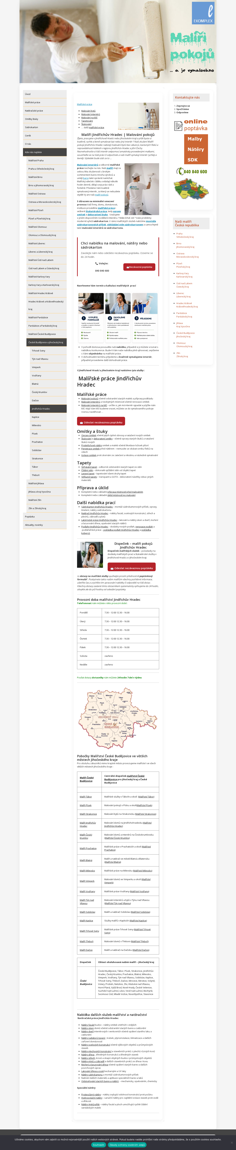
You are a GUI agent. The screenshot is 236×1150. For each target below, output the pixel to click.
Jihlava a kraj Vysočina (40, 491)
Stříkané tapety (89, 476)
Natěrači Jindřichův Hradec (94, 513)
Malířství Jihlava (36, 483)
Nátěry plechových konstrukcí (96, 1051)
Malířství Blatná (112, 862)
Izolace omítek (88, 455)
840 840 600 (102, 270)
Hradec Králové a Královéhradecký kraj (46, 305)
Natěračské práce (34, 110)
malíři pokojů (101, 194)
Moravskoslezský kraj (187, 256)
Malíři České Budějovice (87, 779)
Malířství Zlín (35, 500)
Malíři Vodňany (87, 891)
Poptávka (30, 516)
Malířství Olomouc (38, 226)
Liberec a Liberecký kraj (41, 251)
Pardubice (181, 313)
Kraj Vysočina (183, 326)
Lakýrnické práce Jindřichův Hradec (99, 520)
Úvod (27, 94)
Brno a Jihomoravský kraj (41, 185)
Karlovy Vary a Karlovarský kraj (44, 284)
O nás (28, 143)
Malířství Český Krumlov (117, 838)
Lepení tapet (87, 473)
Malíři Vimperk (87, 881)
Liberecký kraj (183, 296)
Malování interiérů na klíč (94, 405)
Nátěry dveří (87, 1031)
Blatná (35, 383)
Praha (179, 233)
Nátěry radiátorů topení (93, 1038)
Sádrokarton (31, 127)
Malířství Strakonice (146, 813)
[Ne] (231, 1142)
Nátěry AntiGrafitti (90, 1104)
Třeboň (36, 475)
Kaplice (35, 417)
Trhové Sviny (38, 350)
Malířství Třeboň (139, 941)
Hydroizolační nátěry (91, 1097)
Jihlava (179, 323)
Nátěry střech (88, 1058)
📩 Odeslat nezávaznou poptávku (101, 422)
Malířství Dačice (141, 950)
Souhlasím (98, 1144)
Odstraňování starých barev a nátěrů (100, 1081)
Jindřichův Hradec (41, 408)
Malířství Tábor (146, 796)
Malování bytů (88, 110)
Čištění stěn (87, 470)
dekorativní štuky (98, 214)
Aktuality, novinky (34, 524)
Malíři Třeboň (86, 941)
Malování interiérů (90, 114)
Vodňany (36, 375)
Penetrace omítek (90, 448)
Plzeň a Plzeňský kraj (39, 218)
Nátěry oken (87, 1028)
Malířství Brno (36, 177)
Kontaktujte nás (187, 97)
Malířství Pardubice (38, 317)
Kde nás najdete (33, 152)
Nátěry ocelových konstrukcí (95, 1044)
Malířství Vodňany (139, 891)
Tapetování (87, 120)
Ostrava (180, 253)
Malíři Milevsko (87, 870)
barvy (86, 178)
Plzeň (179, 263)
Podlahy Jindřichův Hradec (94, 526)
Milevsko (36, 425)
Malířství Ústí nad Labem (41, 260)
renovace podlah (144, 526)
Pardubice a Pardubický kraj (43, 325)
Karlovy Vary (182, 273)
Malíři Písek (86, 805)
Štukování (86, 124)
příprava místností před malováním (125, 491)
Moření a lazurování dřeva (94, 1064)
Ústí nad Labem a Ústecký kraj (44, 268)
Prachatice (37, 441)
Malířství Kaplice (138, 920)
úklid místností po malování (121, 495)
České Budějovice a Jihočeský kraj (46, 342)
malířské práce (96, 127)
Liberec (180, 293)
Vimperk (36, 367)
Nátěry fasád (87, 1024)
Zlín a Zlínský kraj (37, 508)
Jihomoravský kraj (185, 246)
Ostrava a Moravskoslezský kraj (45, 201)
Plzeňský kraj (183, 266)
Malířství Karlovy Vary (39, 276)
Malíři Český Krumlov (86, 836)
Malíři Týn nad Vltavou (87, 901)
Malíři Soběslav (87, 911)
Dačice (35, 400)
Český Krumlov (39, 392)
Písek (35, 433)
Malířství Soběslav (140, 911)
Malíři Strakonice (88, 813)
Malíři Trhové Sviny (89, 931)
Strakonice (37, 458)
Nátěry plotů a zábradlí (92, 1061)
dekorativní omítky (103, 438)
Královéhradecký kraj (187, 306)
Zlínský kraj (182, 356)
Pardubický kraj (184, 316)
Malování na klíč (89, 117)
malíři (110, 168)
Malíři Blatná (86, 860)
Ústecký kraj (182, 286)
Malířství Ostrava (37, 193)
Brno (178, 243)
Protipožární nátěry (91, 1094)
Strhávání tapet (89, 467)
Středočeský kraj (185, 236)
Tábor (35, 466)
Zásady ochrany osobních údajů (127, 1144)
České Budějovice (185, 333)
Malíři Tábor (86, 796)
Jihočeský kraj (183, 336)
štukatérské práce (96, 211)
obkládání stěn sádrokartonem (125, 224)
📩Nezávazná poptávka (139, 266)
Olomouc (181, 343)
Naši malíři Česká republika (187, 223)
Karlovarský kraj (184, 276)
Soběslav (36, 450)
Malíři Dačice (86, 950)
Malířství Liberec (37, 243)
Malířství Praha (36, 160)
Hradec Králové (184, 303)
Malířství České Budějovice (42, 334)
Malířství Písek (144, 805)
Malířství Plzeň (36, 210)
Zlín (178, 353)
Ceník (28, 135)
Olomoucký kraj (184, 346)
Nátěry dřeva (87, 1054)
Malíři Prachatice (88, 848)
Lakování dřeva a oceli (92, 1071)
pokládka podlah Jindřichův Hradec (121, 529)
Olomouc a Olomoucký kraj (42, 235)
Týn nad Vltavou (40, 358)
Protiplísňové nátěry (91, 445)
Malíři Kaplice (86, 920)
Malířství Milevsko (143, 870)
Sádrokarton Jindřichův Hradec (97, 506)
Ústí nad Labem (184, 283)
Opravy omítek (88, 435)
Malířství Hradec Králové (41, 293)
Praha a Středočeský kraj (41, 168)
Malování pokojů (89, 398)
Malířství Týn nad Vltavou (117, 903)
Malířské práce (32, 102)
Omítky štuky (31, 118)
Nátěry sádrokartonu (92, 1074)
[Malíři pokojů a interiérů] (138, 116)
